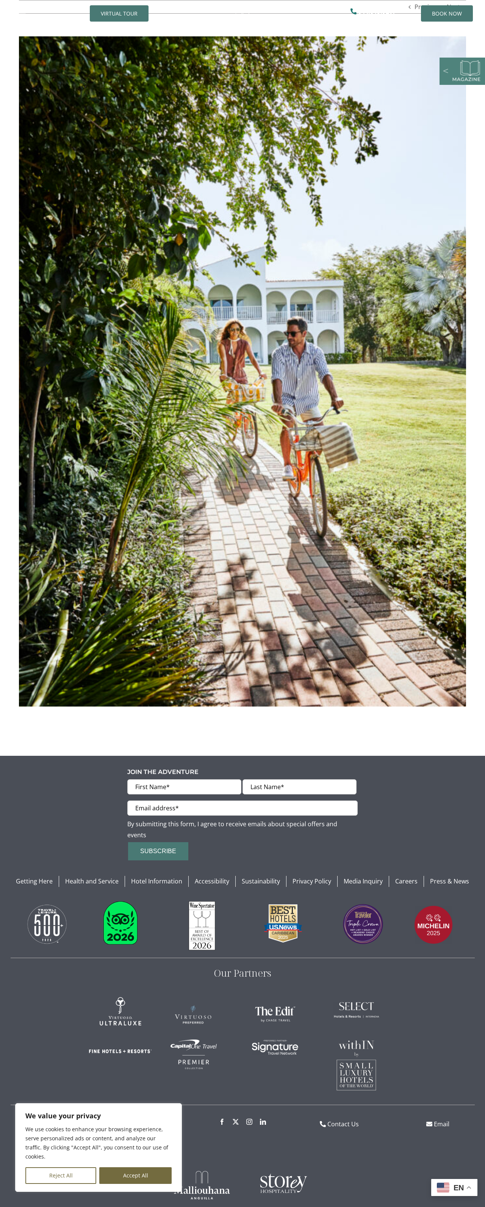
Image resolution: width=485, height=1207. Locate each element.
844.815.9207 (376, 11)
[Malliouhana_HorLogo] (242, 8)
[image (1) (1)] (47, 904)
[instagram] (249, 1122)
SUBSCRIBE (158, 851)
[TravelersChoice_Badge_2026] (120, 904)
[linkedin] (263, 1122)
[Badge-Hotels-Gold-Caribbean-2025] (283, 907)
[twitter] (236, 1122)
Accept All (135, 1175)
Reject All (61, 1175)
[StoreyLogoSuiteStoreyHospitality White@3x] (283, 1174)
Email (440, 1124)
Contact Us (343, 1124)
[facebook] (222, 1122)
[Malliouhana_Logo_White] (202, 1174)
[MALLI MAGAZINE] (462, 60)
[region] (98, 1147)
